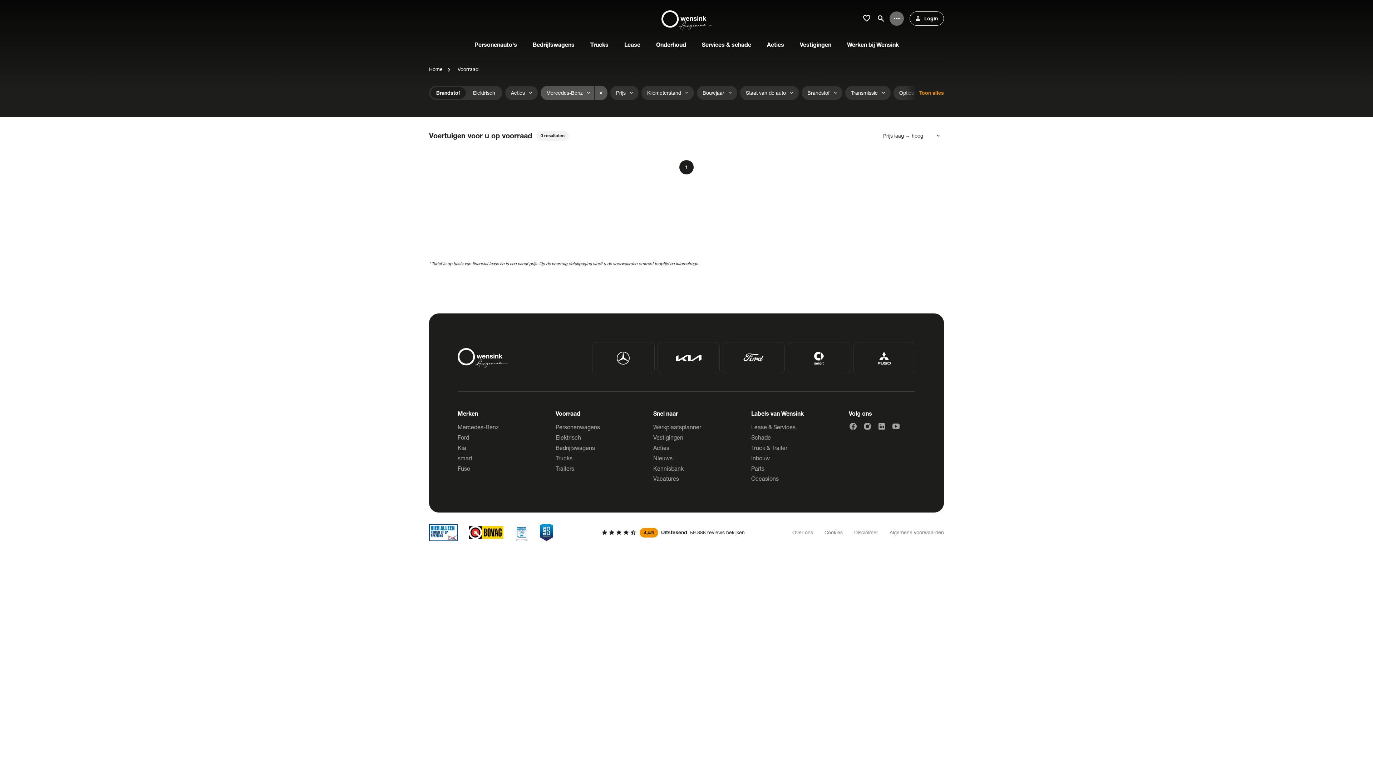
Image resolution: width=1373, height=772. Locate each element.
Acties (661, 447)
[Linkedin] (881, 426)
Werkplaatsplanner (677, 427)
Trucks (564, 458)
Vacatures (666, 478)
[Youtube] (896, 426)
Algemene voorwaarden (917, 532)
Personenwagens (578, 427)
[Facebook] (853, 426)
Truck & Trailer (769, 447)
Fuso (464, 468)
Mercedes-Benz (478, 427)
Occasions (765, 478)
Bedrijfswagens (575, 447)
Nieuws (663, 458)
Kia (462, 447)
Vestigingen (668, 437)
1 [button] (686, 167)
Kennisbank (668, 468)
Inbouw (760, 458)
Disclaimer (866, 532)
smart (465, 458)
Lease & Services (773, 427)
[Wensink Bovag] (486, 532)
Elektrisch (568, 437)
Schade (761, 437)
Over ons (802, 532)
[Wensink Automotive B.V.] (686, 19)
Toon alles (931, 93)
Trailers (565, 468)
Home (436, 69)
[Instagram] (867, 426)
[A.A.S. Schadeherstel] (546, 532)
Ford (463, 437)
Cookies (834, 532)
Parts (757, 468)
